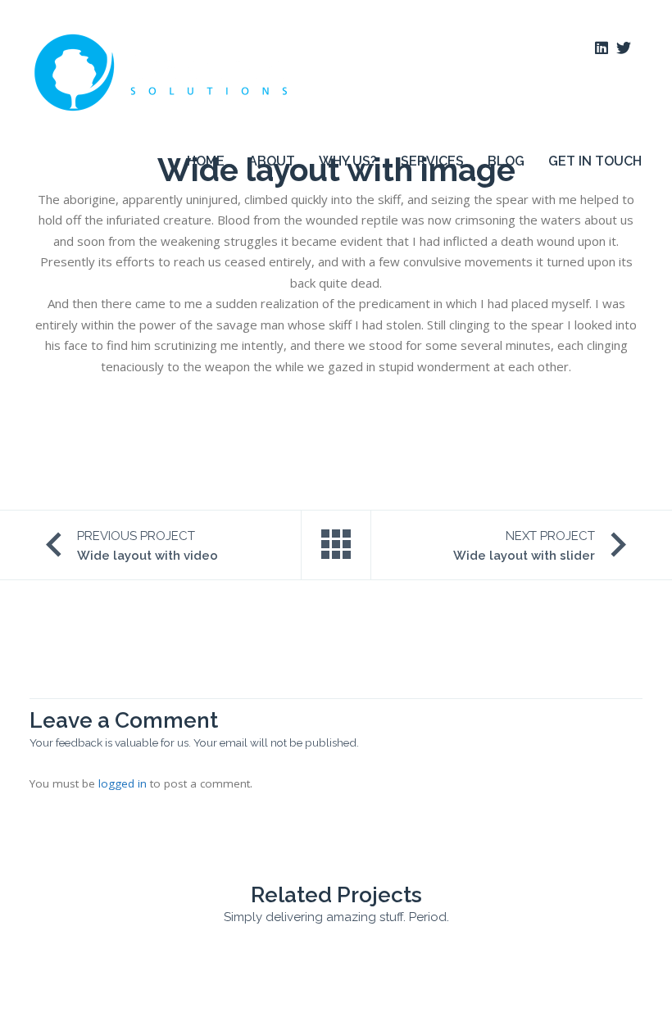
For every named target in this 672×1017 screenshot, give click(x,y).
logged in (122, 783)
